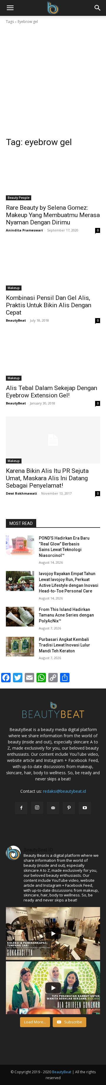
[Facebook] (21, 808)
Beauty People (18, 198)
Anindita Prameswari (24, 230)
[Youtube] (85, 808)
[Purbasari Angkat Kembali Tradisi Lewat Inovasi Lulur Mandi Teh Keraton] (20, 646)
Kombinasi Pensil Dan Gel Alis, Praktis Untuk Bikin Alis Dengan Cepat (48, 305)
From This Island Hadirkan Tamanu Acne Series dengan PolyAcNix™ (66, 615)
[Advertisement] (53, 80)
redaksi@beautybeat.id (64, 791)
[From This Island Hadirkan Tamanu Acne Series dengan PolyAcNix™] (20, 617)
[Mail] (53, 808)
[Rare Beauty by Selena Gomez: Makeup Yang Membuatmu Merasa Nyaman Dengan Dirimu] (53, 176)
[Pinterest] (69, 808)
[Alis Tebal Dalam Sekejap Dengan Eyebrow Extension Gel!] (53, 357)
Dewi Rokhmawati (21, 493)
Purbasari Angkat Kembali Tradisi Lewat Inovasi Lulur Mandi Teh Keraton (64, 645)
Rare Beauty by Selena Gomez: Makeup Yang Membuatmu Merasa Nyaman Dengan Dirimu (53, 215)
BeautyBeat (16, 320)
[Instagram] (37, 808)
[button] (98, 8)
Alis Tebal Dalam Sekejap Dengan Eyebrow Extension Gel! (51, 391)
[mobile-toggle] (10, 8)
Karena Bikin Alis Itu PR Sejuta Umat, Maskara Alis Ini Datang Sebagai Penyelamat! (47, 478)
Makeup (14, 288)
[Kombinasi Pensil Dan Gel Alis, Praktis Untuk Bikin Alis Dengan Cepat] (53, 266)
